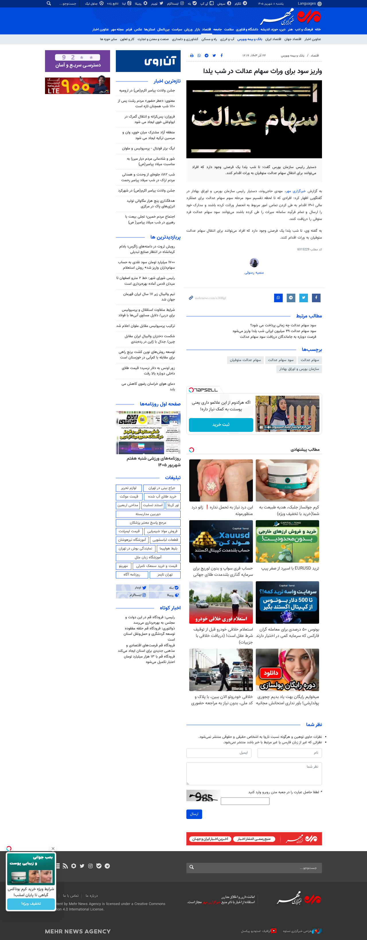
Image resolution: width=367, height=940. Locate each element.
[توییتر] (82, 867)
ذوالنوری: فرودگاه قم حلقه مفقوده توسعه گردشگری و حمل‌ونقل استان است (149, 634)
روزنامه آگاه (132, 575)
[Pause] (261, 427)
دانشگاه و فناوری (247, 29)
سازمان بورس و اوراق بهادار (299, 369)
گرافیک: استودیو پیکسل (256, 931)
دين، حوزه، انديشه (273, 29)
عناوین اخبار (312, 39)
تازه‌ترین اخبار (167, 81)
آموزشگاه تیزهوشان (132, 540)
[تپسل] (191, 390)
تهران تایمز (165, 575)
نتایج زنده (113, 3)
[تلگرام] (107, 867)
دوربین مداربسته (148, 514)
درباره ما (92, 896)
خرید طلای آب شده (162, 497)
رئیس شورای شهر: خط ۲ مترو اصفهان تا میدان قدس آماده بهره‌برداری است (145, 280)
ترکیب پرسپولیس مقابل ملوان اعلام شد (145, 326)
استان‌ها (149, 29)
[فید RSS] (65, 867)
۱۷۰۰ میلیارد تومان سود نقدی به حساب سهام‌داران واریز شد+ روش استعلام (146, 265)
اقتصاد (206, 29)
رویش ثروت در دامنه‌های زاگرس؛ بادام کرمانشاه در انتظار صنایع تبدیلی (147, 249)
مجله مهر (117, 29)
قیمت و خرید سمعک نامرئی (156, 566)
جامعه (217, 29)
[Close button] (53, 848)
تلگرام (238, 4)
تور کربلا (173, 505)
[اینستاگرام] (90, 867)
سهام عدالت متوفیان (245, 360)
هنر (290, 29)
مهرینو (123, 566)
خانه (318, 29)
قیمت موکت (129, 497)
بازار (197, 29)
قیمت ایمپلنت (129, 531)
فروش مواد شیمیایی (162, 531)
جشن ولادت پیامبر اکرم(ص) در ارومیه (147, 90)
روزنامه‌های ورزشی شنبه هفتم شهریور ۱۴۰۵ (154, 462)
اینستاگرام (173, 4)
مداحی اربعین (128, 505)
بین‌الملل (163, 29)
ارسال (194, 814)
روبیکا (138, 4)
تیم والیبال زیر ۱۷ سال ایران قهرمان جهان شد (149, 297)
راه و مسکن (209, 39)
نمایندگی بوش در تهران (135, 548)
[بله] (98, 867)
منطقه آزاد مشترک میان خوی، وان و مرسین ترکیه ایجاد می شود (148, 135)
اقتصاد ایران (273, 39)
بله (190, 4)
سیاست (177, 29)
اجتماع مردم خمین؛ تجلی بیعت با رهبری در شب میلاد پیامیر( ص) (150, 219)
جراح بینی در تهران (162, 488)
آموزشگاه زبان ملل (148, 557)
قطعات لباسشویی (165, 540)
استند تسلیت (153, 505)
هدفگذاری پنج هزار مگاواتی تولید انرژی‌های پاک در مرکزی (151, 203)
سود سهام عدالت (281, 360)
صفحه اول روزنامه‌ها (160, 404)
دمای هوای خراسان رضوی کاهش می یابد (148, 386)
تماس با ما (71, 896)
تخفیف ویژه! (31, 904)
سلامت (229, 29)
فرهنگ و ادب (304, 29)
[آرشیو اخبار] (56, 867)
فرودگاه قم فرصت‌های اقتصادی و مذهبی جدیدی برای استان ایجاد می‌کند (146, 648)
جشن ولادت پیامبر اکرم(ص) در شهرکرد (146, 191)
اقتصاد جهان (292, 39)
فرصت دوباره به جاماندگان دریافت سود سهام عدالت (278, 337)
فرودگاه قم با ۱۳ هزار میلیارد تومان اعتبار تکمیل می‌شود (149, 659)
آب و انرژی (227, 39)
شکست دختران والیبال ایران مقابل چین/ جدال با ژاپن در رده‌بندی (150, 339)
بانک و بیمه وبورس (249, 39)
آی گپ (204, 4)
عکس (138, 29)
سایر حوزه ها (108, 39)
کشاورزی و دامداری (185, 39)
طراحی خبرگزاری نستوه (297, 931)
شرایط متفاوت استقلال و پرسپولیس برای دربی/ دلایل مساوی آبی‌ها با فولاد (146, 312)
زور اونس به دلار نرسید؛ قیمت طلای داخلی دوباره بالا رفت (148, 371)
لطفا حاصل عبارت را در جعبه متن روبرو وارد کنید (285, 792)
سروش (221, 4)
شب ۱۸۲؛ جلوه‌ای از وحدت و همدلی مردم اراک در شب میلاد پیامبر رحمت (148, 177)
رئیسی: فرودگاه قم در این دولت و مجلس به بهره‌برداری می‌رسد (150, 620)
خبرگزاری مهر (296, 191)
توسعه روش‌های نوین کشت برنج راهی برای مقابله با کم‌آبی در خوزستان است (147, 354)
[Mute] (269, 427)
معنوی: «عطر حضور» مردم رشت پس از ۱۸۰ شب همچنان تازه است (146, 103)
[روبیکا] (73, 867)
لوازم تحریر (128, 488)
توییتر (154, 4)
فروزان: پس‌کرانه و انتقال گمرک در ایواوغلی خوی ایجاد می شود (149, 119)
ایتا (124, 4)
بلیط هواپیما (168, 548)
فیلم (129, 29)
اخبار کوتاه (170, 608)
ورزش (188, 29)
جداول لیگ (92, 4)
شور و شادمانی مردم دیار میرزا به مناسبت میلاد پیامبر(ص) (151, 161)
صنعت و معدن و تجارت (153, 39)
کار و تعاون (127, 39)
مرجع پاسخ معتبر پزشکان (148, 523)
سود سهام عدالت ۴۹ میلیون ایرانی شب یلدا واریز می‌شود (274, 331)
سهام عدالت (310, 360)
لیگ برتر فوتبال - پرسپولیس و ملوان (148, 148)
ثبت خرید (220, 424)
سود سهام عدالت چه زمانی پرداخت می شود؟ (283, 325)
